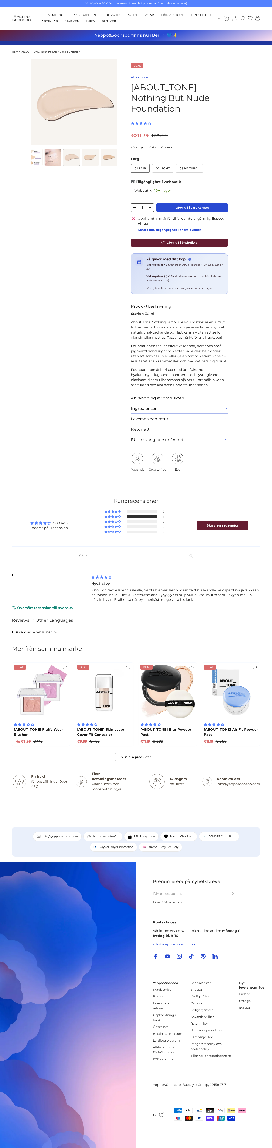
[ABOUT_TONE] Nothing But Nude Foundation (50, 51)
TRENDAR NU (52, 15)
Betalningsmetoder (167, 1034)
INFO (90, 21)
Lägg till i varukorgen (192, 207)
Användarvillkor (202, 1017)
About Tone (139, 77)
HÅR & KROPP (172, 15)
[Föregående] (37, 102)
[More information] (190, 259)
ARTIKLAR (49, 21)
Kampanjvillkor (202, 1037)
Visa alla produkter (136, 757)
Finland (244, 994)
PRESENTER (201, 15)
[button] (256, 18)
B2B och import (165, 1059)
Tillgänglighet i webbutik (158, 182)
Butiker (158, 996)
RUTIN (131, 15)
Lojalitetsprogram (166, 1040)
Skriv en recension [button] (223, 525)
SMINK (149, 15)
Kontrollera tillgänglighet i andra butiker (169, 230)
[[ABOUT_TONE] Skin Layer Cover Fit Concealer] (104, 691)
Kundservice (162, 990)
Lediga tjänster (202, 1010)
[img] (101, 577)
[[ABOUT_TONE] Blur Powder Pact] (168, 691)
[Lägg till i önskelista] (65, 668)
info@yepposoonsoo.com (174, 944)
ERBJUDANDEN (83, 15)
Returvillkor (199, 1023)
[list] (74, 102)
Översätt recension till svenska (45, 608)
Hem (15, 51)
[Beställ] (229, 894)
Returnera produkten (206, 1030)
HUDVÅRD (111, 15)
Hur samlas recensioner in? (35, 632)
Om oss (196, 1003)
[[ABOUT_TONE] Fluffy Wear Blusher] (41, 691)
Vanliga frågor (201, 996)
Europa (244, 1008)
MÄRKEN (72, 21)
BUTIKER (109, 21)
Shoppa (196, 990)
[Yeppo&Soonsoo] (68, 1005)
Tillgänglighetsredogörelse (211, 1056)
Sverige (245, 1001)
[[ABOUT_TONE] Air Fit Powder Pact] (231, 691)
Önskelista (161, 1027)
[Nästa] (110, 102)
